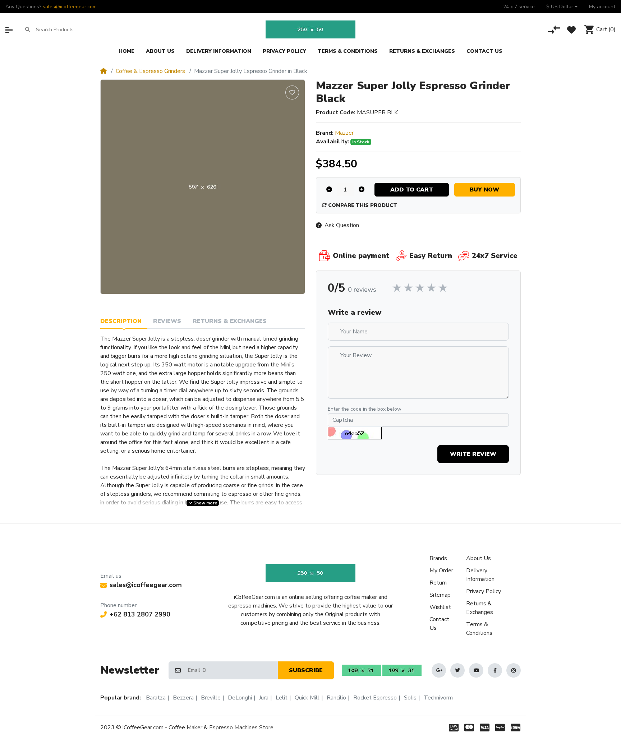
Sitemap (440, 595)
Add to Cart (411, 190)
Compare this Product (362, 205)
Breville (211, 698)
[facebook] (495, 670)
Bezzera (183, 698)
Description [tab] (121, 321)
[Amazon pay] (452, 727)
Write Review (473, 454)
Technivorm (438, 698)
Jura (263, 698)
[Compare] (554, 30)
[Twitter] (457, 670)
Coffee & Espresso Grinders (150, 71)
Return (438, 583)
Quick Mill (307, 698)
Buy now (484, 190)
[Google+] (439, 670)
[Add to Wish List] (292, 93)
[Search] (27, 29)
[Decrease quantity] (329, 190)
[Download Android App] (361, 670)
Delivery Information (480, 575)
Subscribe (306, 670)
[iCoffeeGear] (310, 29)
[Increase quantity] (361, 190)
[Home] (103, 71)
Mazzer (344, 133)
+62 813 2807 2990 (140, 614)
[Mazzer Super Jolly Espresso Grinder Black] (203, 187)
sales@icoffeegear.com (70, 6)
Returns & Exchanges (479, 608)
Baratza (156, 698)
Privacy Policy (483, 591)
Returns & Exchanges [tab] (230, 321)
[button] (561, 6)
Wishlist (440, 607)
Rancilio (336, 698)
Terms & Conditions (479, 628)
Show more (204, 503)
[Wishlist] (571, 30)
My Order (441, 570)
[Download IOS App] (402, 670)
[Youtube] (476, 670)
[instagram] (513, 670)
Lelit (282, 698)
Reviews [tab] (167, 321)
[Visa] (484, 727)
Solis (410, 698)
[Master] (469, 727)
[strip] (517, 727)
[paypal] (500, 727)
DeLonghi (240, 698)
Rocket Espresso (375, 698)
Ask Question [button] (342, 225)
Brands (438, 558)
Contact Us (439, 623)
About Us (478, 558)
